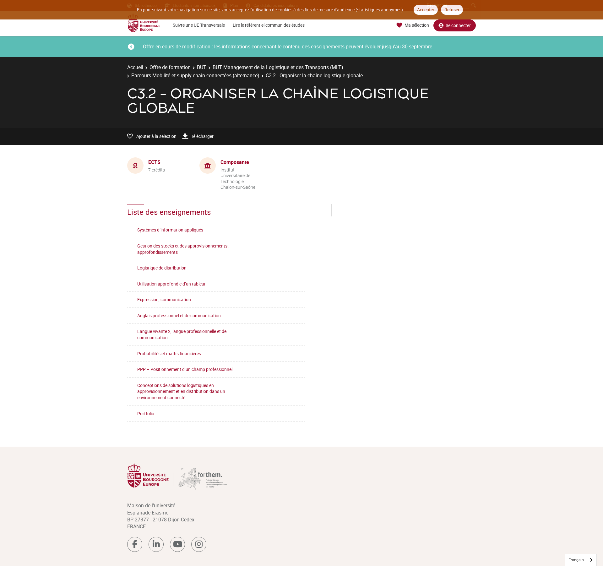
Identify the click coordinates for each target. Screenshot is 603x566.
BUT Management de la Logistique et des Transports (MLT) (278, 67)
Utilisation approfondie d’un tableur (171, 284)
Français (576, 560)
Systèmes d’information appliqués (170, 230)
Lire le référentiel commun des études (269, 25)
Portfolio (145, 413)
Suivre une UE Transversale (199, 25)
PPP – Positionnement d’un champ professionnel (184, 369)
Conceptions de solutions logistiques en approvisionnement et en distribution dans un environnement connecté (181, 391)
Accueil (135, 67)
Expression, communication (164, 299)
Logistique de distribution (162, 268)
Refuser (451, 10)
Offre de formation (170, 67)
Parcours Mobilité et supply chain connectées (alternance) (195, 75)
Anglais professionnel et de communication (179, 315)
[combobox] (581, 560)
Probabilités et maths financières (169, 353)
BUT (201, 67)
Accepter (425, 10)
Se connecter (458, 25)
